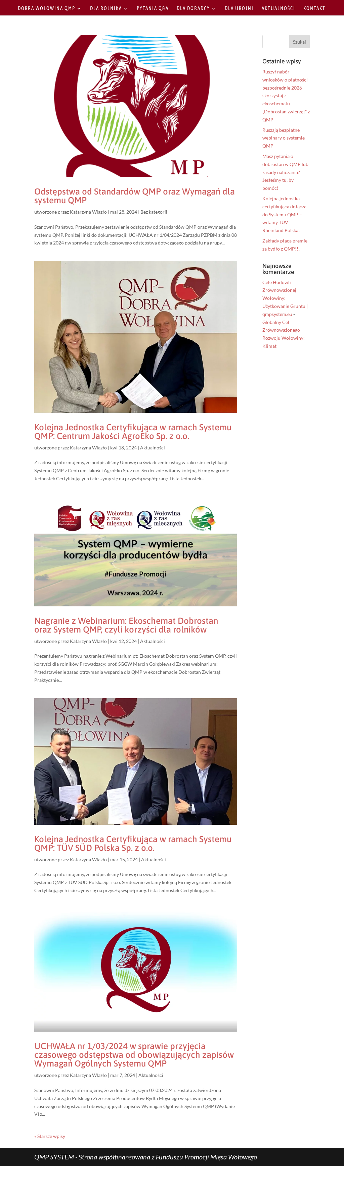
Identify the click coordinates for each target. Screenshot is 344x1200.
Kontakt (314, 8)
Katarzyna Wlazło (88, 212)
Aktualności (278, 8)
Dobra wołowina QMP (46, 8)
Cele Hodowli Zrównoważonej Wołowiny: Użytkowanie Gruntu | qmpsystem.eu (285, 298)
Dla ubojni (239, 8)
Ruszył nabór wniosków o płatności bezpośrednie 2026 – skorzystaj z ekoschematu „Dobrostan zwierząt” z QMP (286, 95)
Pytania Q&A (153, 8)
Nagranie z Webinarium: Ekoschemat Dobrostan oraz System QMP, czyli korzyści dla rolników (126, 625)
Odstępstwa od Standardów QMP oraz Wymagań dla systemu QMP (134, 195)
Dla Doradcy (193, 8)
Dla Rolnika (106, 8)
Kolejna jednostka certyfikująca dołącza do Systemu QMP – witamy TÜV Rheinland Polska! (284, 214)
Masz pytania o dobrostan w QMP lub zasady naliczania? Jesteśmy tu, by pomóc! (285, 172)
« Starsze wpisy (49, 1136)
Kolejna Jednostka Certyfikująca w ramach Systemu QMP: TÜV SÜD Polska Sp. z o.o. (132, 843)
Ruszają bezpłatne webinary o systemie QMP (283, 138)
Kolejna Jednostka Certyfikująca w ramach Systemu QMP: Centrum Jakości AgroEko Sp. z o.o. (132, 431)
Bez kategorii (153, 212)
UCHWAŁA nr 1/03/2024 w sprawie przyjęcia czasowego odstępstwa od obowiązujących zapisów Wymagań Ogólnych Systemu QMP (134, 1055)
